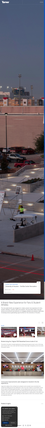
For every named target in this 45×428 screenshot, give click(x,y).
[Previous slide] (39, 322)
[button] (9, 425)
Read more (10, 413)
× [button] (16, 407)
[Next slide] (42, 322)
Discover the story (8, 292)
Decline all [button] (13, 422)
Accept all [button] (5, 422)
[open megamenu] (33, 2)
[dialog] (9, 417)
